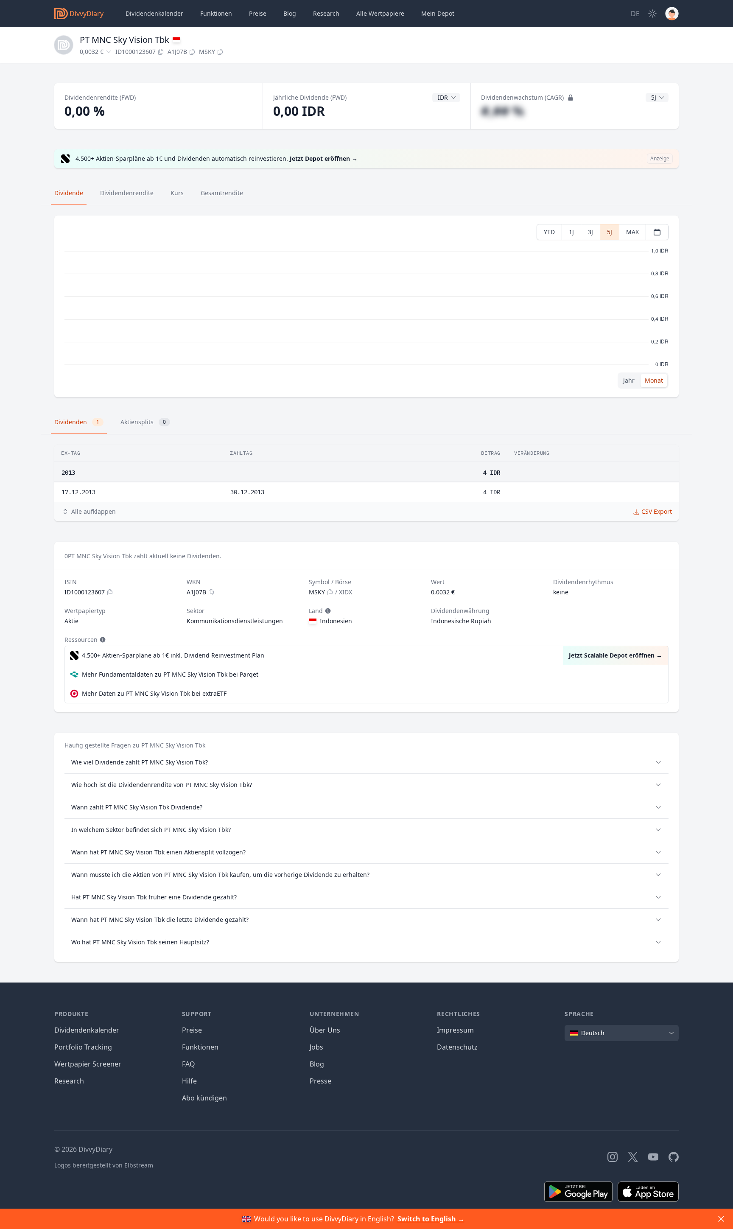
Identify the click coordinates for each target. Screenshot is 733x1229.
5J (609, 232)
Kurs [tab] (177, 193)
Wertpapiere (380, 13)
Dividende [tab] (68, 193)
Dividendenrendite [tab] (127, 193)
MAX (632, 232)
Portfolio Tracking (83, 1047)
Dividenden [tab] (76, 422)
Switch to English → (430, 1218)
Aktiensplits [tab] (143, 422)
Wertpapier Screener (87, 1064)
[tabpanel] (366, 307)
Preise (257, 13)
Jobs (316, 1047)
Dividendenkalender (154, 13)
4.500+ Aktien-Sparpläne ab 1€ (173, 655)
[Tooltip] (327, 611)
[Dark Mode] (652, 13)
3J (590, 232)
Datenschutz (457, 1047)
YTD (549, 232)
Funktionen (216, 13)
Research (69, 1081)
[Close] (721, 1218)
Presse (320, 1081)
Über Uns (325, 1030)
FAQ (188, 1064)
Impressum (455, 1030)
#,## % (502, 111)
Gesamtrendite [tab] (222, 193)
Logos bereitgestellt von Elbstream (103, 1165)
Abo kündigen (204, 1098)
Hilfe (189, 1081)
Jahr (629, 380)
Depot (437, 13)
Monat (654, 380)
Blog (317, 1064)
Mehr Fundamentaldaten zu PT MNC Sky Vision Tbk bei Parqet (170, 674)
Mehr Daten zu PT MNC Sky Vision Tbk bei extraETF (154, 693)
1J (571, 232)
